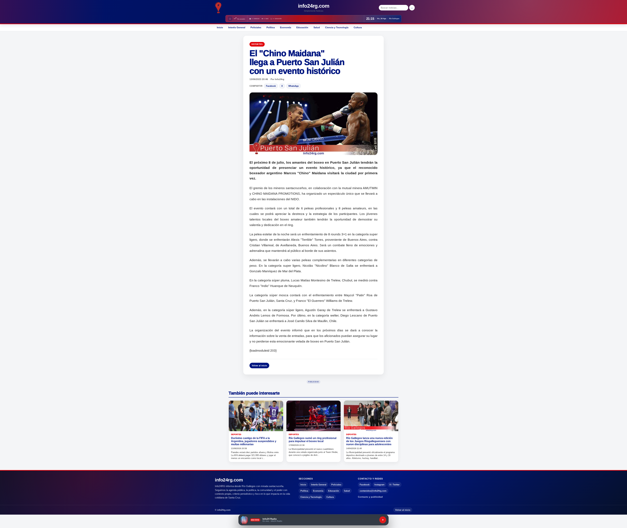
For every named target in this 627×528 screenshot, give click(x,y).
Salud (317, 27)
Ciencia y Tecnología (336, 27)
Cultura (358, 27)
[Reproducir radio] (382, 519)
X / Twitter (394, 484)
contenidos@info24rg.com (373, 491)
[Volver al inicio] (218, 7)
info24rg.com (313, 6)
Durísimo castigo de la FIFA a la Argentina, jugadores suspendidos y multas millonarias (253, 441)
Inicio (220, 27)
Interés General (236, 27)
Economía (285, 27)
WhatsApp (293, 86)
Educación (302, 27)
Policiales (255, 27)
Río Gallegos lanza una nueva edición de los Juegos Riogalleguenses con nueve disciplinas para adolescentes (369, 441)
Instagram (379, 484)
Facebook (271, 86)
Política (270, 27)
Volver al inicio (259, 365)
